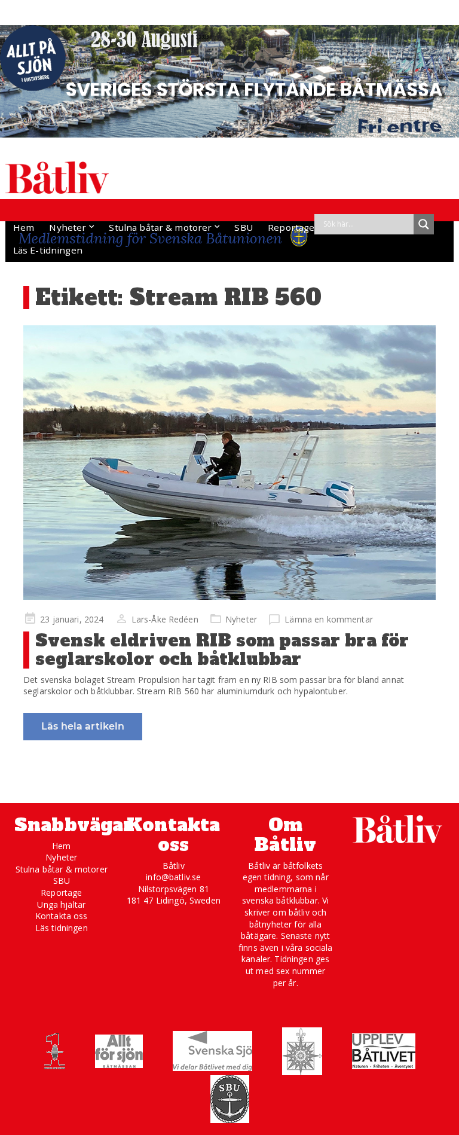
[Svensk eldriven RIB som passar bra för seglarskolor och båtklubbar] (229, 462)
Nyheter (67, 227)
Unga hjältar (61, 904)
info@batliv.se (173, 877)
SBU (243, 227)
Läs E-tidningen (47, 250)
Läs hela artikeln (82, 726)
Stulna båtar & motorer (160, 227)
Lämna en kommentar (328, 619)
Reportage (291, 227)
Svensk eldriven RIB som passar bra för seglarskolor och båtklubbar (222, 649)
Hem (23, 227)
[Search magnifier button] (424, 224)
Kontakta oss (61, 916)
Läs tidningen (61, 927)
